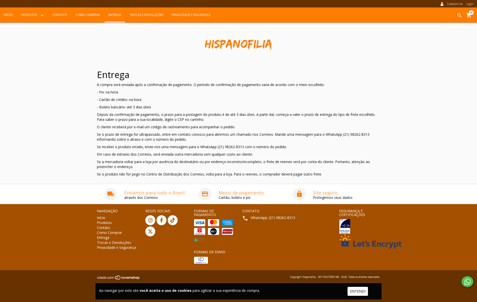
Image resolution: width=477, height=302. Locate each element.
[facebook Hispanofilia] (161, 220)
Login (469, 4)
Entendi (357, 291)
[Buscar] (459, 15)
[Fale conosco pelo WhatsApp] (467, 281)
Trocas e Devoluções (146, 15)
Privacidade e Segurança (191, 15)
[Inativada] (359, 226)
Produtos (29, 15)
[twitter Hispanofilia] (150, 231)
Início (8, 15)
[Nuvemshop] (118, 279)
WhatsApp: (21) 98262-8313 (273, 217)
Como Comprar (88, 15)
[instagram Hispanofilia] (150, 220)
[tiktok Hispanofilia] (173, 220)
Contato (59, 15)
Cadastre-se (455, 4)
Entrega (114, 15)
